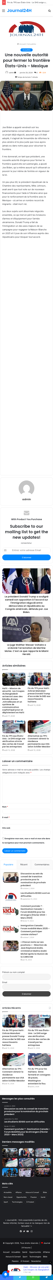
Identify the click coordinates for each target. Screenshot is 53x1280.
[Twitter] (25, 1231)
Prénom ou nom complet (13, 972)
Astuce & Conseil (32, 1192)
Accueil (22, 44)
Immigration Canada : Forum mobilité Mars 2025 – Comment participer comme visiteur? (35, 930)
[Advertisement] (26, 356)
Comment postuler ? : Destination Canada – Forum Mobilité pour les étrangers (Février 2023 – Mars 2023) (34, 912)
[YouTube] (28, 1231)
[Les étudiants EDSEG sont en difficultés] (11, 897)
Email (4, 982)
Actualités (31, 44)
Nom (5, 807)
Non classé (8, 1197)
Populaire (8, 864)
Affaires (19, 1192)
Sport (6, 1202)
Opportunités (21, 1197)
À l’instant (30, 1202)
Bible (45, 1192)
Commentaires (42, 864)
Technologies (17, 1202)
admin (11, 73)
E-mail (6, 817)
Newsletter (36, 1261)
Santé (43, 1197)
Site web (6, 828)
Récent (23, 864)
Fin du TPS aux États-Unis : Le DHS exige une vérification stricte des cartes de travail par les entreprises (13, 741)
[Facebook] (21, 1231)
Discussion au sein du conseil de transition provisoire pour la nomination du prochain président (33, 879)
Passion (34, 1197)
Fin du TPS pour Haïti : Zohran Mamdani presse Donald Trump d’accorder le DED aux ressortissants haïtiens (39, 695)
